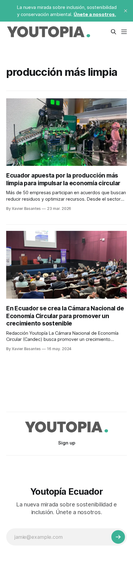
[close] (126, 11)
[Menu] (124, 32)
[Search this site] (113, 32)
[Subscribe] (118, 537)
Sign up (66, 443)
